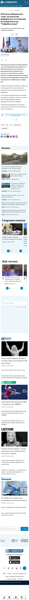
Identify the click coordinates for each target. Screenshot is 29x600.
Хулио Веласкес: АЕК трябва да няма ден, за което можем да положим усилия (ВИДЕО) (13, 413)
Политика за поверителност (19, 573)
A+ (6, 60)
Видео (20, 5)
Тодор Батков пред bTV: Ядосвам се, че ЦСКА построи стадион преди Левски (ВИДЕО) (13, 422)
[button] (8, 250)
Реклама (9, 573)
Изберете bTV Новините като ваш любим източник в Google (15, 115)
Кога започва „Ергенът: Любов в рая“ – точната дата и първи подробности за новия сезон (13, 462)
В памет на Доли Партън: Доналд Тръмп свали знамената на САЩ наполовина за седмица (14, 203)
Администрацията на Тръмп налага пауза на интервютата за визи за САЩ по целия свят (14, 211)
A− (2, 60)
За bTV (4, 573)
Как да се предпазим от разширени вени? (14, 507)
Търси (25, 529)
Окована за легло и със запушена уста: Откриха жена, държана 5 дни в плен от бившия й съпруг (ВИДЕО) (14, 279)
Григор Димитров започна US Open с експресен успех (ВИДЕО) (14, 403)
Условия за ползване (11, 578)
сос (11, 124)
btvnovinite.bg (5, 54)
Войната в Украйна (13, 5)
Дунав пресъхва (4, 5)
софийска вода (17, 124)
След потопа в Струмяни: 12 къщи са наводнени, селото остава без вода (12, 167)
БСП (7, 124)
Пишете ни (20, 578)
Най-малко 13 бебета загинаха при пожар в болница (19, 175)
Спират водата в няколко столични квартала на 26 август (12, 238)
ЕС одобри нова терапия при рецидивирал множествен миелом (14, 499)
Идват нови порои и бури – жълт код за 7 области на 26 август (13, 196)
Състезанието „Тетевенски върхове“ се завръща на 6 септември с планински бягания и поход (18, 186)
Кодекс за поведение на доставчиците (14, 576)
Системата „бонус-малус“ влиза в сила (13, 370)
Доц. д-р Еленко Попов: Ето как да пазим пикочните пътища (13, 514)
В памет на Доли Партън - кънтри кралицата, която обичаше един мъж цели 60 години (13, 451)
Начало (11, 10)
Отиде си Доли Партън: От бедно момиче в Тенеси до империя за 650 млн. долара (14, 360)
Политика (17, 10)
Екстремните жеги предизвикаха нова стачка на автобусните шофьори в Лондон (14, 377)
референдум (4, 128)
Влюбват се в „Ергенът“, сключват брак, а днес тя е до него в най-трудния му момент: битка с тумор (14, 472)
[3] (27, 2)
